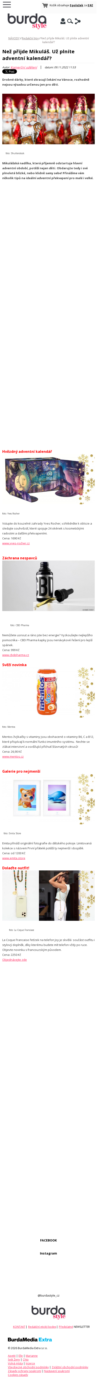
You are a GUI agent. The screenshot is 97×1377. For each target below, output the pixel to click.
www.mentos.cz (13, 756)
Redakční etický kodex (42, 1327)
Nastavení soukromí (57, 1371)
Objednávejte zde (14, 960)
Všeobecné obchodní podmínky (28, 1367)
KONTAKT (19, 1327)
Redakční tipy (30, 38)
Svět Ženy (14, 1359)
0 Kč (90, 5)
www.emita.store (13, 858)
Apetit (12, 1356)
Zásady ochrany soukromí (24, 1371)
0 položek (76, 5)
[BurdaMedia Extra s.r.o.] (30, 1340)
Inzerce (30, 1363)
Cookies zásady (18, 1375)
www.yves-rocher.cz (16, 543)
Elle (20, 1356)
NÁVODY (14, 38)
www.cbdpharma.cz (15, 655)
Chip (26, 1359)
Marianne (32, 1356)
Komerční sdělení (24, 67)
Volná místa (15, 1363)
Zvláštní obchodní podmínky (70, 1367)
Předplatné (66, 1327)
